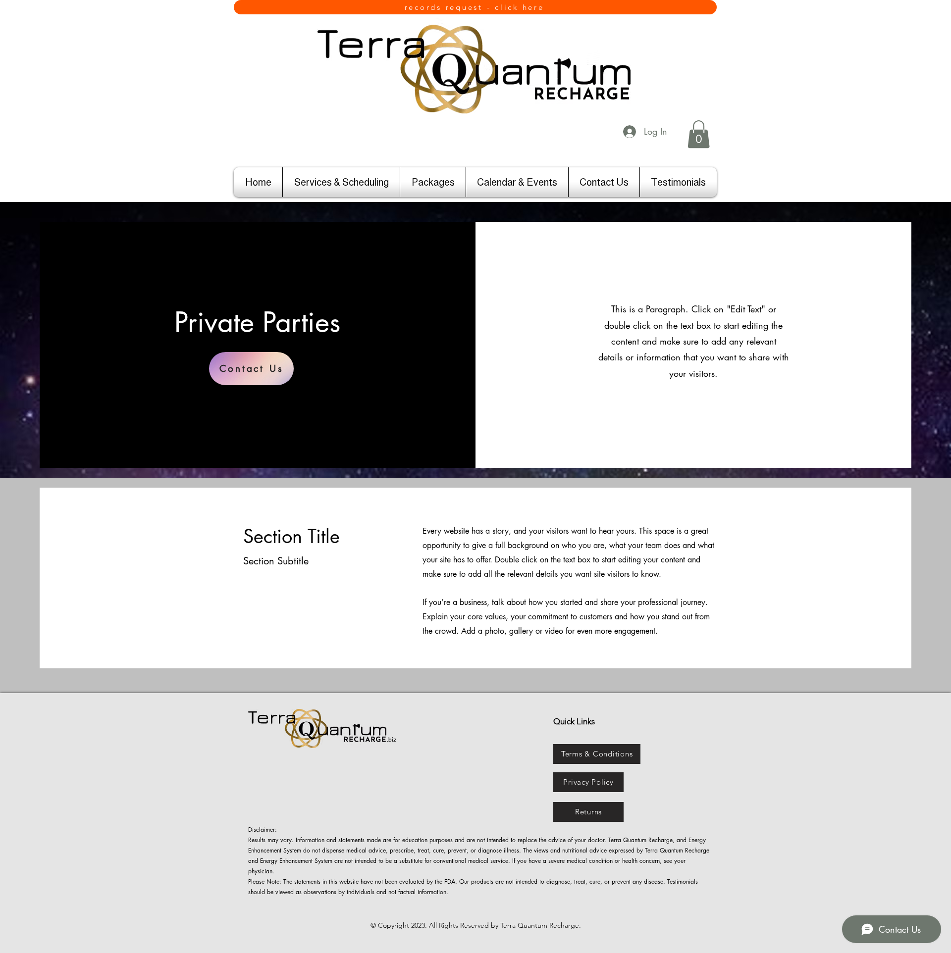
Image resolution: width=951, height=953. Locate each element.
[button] (698, 134)
